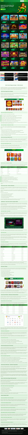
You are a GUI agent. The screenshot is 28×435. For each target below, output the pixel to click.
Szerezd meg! (3, 9)
